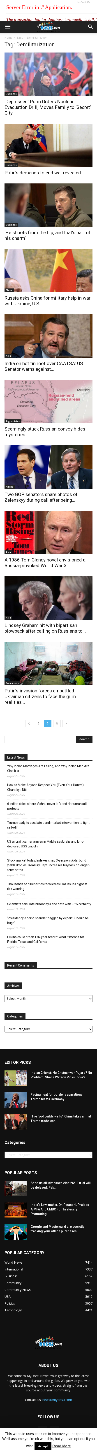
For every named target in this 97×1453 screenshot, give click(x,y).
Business (11, 93)
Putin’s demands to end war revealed (43, 172)
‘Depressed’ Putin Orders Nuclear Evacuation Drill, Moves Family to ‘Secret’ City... (48, 107)
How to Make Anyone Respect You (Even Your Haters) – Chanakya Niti (46, 787)
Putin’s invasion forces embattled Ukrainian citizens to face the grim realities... (40, 696)
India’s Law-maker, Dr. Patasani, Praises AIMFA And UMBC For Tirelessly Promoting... (60, 1209)
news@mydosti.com (57, 1400)
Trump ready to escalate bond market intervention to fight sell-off (48, 825)
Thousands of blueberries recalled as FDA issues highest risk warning (47, 886)
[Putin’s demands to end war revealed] (48, 145)
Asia (8, 355)
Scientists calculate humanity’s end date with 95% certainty (49, 904)
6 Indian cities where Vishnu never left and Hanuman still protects (47, 806)
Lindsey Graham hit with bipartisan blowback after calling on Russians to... (45, 628)
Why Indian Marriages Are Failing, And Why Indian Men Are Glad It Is (48, 768)
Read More (61, 1446)
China (9, 290)
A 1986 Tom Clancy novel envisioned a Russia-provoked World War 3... (45, 562)
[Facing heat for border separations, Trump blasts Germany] (16, 1100)
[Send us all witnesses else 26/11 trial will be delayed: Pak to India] (16, 1188)
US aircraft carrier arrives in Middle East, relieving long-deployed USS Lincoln (45, 844)
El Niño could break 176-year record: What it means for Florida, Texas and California (45, 939)
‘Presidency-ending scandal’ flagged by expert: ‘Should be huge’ (48, 920)
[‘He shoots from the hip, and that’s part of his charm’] (48, 205)
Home (8, 38)
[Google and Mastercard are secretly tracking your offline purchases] (16, 1232)
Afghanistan (13, 421)
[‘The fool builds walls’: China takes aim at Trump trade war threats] (16, 1122)
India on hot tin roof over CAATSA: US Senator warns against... (44, 366)
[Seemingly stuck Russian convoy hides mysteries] (48, 401)
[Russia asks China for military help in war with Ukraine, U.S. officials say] (48, 270)
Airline (9, 486)
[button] (90, 27)
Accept (43, 1446)
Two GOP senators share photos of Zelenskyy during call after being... (41, 497)
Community (12, 683)
